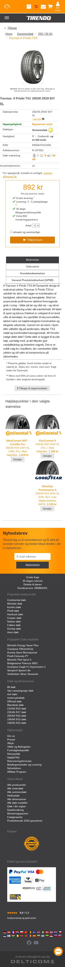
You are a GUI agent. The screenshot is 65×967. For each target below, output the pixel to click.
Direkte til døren (32, 584)
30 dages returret (32, 580)
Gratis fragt (32, 577)
